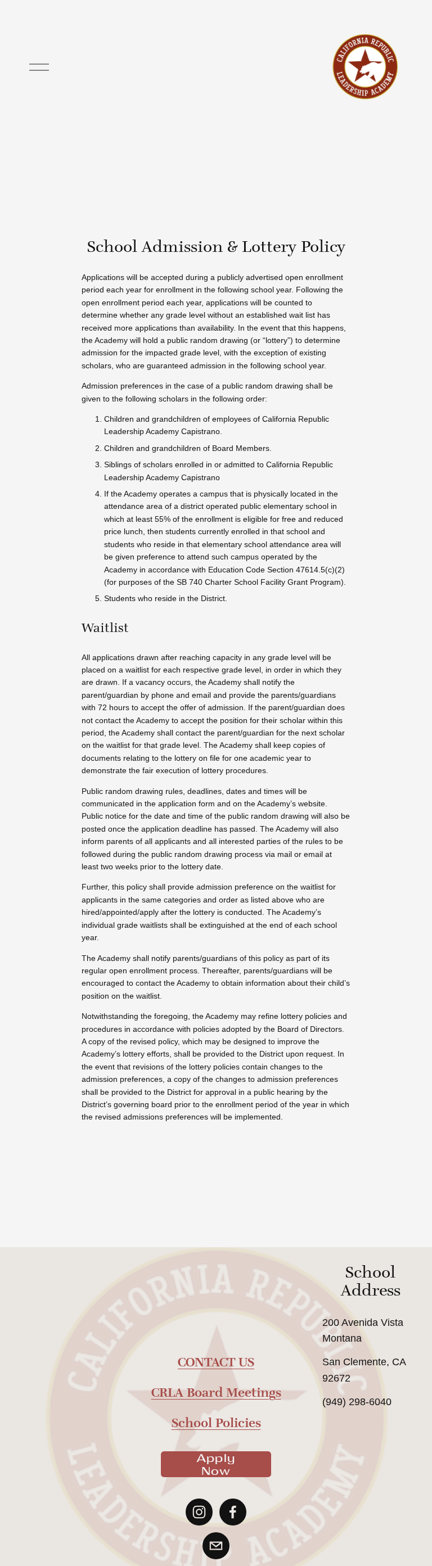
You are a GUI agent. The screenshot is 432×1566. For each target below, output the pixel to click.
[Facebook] (232, 1512)
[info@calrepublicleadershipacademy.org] (216, 1545)
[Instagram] (199, 1512)
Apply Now (216, 1464)
